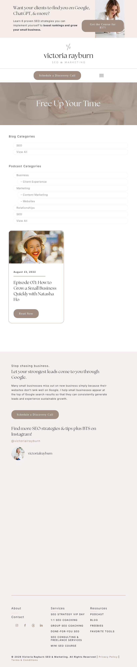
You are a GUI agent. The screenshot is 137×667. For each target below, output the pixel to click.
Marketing (23, 188)
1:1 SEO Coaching (64, 620)
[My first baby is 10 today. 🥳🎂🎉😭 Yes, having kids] (62, 523)
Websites (29, 201)
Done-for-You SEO (65, 631)
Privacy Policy (108, 656)
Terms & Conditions (24, 660)
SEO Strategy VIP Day (68, 614)
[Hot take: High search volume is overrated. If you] (27, 520)
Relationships (26, 207)
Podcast (97, 614)
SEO (19, 145)
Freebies (96, 625)
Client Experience (35, 181)
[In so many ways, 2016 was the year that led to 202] (97, 479)
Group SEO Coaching (67, 625)
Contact (17, 617)
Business (23, 175)
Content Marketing (35, 194)
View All (22, 151)
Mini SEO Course (64, 645)
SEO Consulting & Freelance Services (66, 638)
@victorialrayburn (25, 441)
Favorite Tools (102, 631)
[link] (36, 247)
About (16, 608)
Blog (94, 620)
